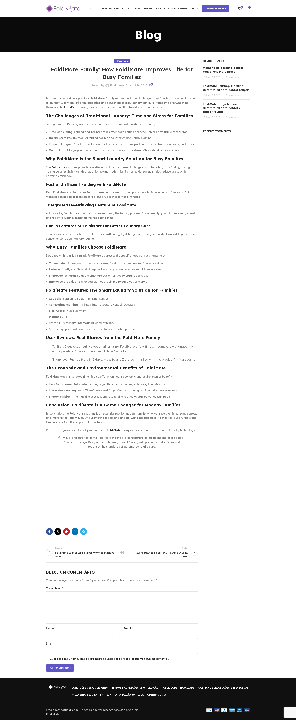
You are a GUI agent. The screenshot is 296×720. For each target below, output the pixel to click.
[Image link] (57, 687)
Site (48, 643)
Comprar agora (216, 8)
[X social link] (57, 531)
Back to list (122, 552)
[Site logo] (63, 8)
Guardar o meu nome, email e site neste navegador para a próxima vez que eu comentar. (109, 658)
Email (128, 628)
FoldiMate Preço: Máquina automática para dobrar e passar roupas (222, 107)
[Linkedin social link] (75, 531)
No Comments (230, 77)
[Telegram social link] (83, 531)
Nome (51, 628)
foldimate (122, 61)
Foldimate (117, 85)
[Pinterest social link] (66, 531)
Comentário (54, 588)
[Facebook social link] (49, 531)
